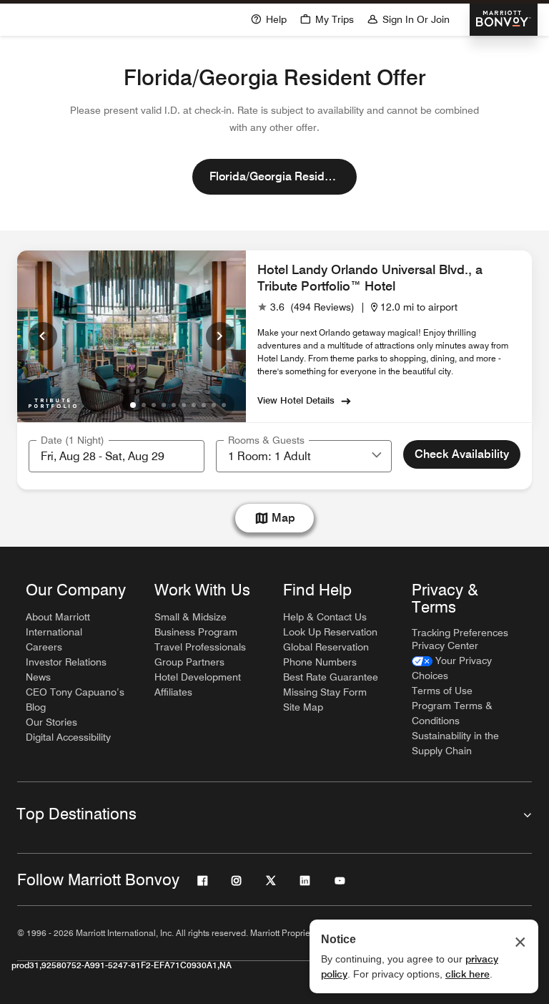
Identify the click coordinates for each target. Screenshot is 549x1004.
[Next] (220, 336)
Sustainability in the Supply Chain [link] (455, 743)
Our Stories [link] (51, 722)
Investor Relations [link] (66, 662)
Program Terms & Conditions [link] (452, 713)
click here (467, 974)
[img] (53, 400)
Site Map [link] (303, 707)
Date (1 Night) (72, 440)
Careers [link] (44, 647)
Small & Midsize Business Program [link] (195, 624)
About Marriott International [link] (58, 624)
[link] (306, 307)
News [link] (38, 677)
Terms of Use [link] (442, 690)
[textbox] (116, 456)
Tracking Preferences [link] (460, 632)
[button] (326, 18)
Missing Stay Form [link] (325, 692)
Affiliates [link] (173, 692)
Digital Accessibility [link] (68, 737)
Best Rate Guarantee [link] (330, 677)
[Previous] (43, 336)
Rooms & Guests (266, 440)
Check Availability (462, 454)
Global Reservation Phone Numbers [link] (326, 654)
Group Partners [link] (189, 662)
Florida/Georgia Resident (275, 176)
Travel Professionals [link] (200, 647)
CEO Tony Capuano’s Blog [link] (75, 699)
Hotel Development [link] (197, 677)
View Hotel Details (296, 400)
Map (283, 518)
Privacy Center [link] (445, 645)
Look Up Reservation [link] (330, 632)
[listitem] (131, 336)
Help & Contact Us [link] (325, 617)
